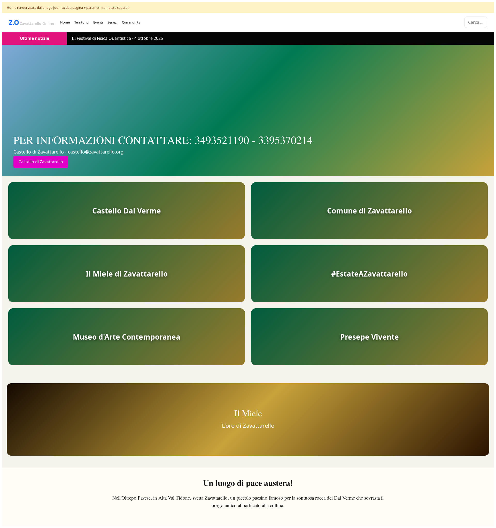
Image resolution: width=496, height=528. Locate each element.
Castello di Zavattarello (41, 162)
